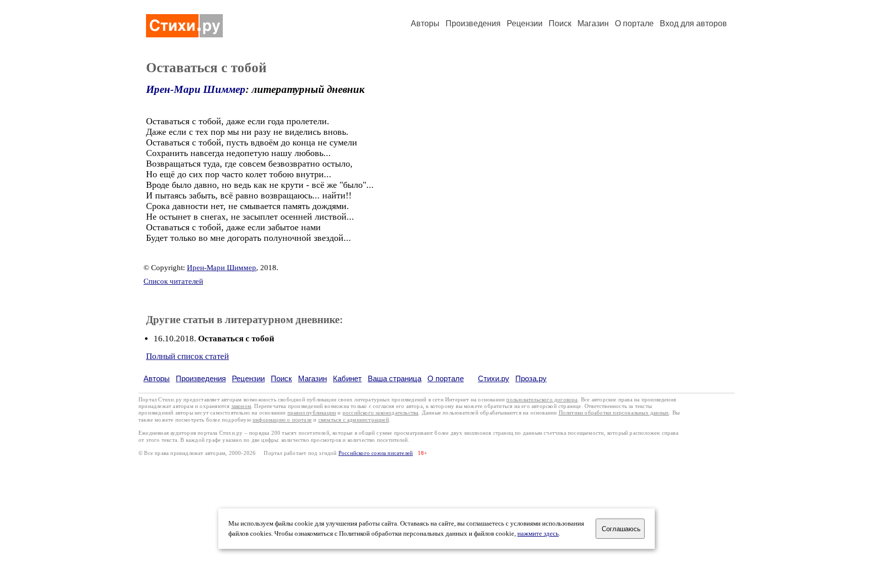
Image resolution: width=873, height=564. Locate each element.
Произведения (473, 23)
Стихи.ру (493, 378)
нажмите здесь (538, 533)
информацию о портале (282, 420)
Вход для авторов (693, 23)
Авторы (425, 23)
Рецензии (525, 23)
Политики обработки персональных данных (614, 413)
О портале (445, 378)
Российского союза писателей (375, 453)
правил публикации (311, 413)
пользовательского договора (541, 399)
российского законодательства (381, 413)
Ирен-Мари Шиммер (196, 89)
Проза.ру (531, 378)
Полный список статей (187, 356)
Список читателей (173, 281)
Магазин (593, 23)
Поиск (560, 23)
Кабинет (347, 378)
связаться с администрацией (353, 420)
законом (241, 406)
